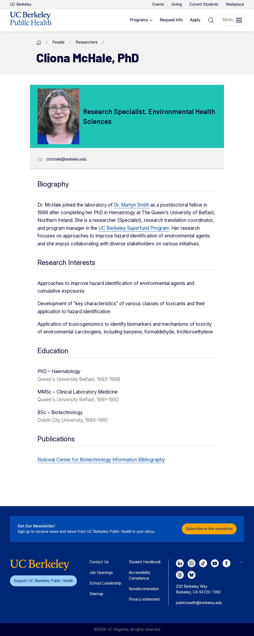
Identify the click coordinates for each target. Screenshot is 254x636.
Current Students (203, 4)
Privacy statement (144, 599)
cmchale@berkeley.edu (66, 159)
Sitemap (96, 593)
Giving (176, 4)
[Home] (38, 42)
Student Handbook (145, 562)
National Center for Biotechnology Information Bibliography (101, 460)
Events (158, 4)
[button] (142, 20)
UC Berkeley (21, 4)
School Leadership (105, 583)
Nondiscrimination (144, 589)
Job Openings (101, 572)
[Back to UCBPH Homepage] (31, 20)
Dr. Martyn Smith (131, 205)
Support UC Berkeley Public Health (43, 580)
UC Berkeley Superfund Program (133, 228)
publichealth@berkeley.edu (199, 602)
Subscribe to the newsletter (209, 528)
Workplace (235, 4)
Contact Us (99, 562)
